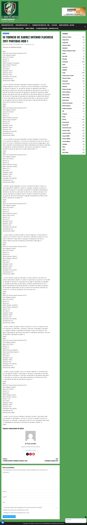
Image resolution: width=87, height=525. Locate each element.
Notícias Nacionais (66, 105)
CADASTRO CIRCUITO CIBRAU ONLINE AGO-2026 (13, 28)
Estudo (63, 73)
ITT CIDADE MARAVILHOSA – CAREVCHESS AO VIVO (47, 28)
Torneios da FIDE (66, 130)
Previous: (15, 460)
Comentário (6, 472)
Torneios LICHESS (66, 138)
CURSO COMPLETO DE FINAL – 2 (22, 25)
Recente (64, 119)
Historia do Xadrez (66, 78)
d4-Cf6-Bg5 (54, 25)
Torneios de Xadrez (66, 133)
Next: (51, 460)
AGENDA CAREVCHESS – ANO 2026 (66, 25)
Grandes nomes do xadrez (68, 75)
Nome (5, 491)
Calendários (65, 48)
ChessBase (64, 59)
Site (4, 502)
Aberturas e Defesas (66, 37)
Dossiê (63, 64)
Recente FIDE (65, 125)
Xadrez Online (65, 152)
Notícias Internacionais (67, 103)
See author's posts (30, 450)
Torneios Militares (66, 141)
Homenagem (65, 81)
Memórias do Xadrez (66, 89)
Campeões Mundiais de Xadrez (69, 51)
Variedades (64, 144)
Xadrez (63, 149)
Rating (63, 116)
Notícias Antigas (66, 97)
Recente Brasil (65, 122)
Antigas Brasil (6, 33)
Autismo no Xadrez (66, 45)
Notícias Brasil (65, 100)
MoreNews (54, 523)
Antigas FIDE (65, 42)
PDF (63, 111)
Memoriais (64, 86)
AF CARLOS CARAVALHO (7, 19)
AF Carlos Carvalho (8, 44)
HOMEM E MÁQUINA (30, 28)
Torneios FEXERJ (65, 136)
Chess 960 (64, 56)
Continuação (65, 61)
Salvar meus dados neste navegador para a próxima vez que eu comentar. (23, 507)
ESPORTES (64, 70)
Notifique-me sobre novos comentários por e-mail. (16, 510)
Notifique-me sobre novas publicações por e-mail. (16, 512)
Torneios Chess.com (66, 127)
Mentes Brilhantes (66, 92)
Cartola (64, 53)
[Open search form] (85, 26)
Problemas (64, 114)
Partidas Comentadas (67, 108)
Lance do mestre (66, 83)
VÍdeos (63, 147)
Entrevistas (64, 67)
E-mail (5, 497)
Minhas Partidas (65, 94)
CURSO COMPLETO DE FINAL (7, 25)
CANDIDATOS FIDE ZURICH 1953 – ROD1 (41, 25)
